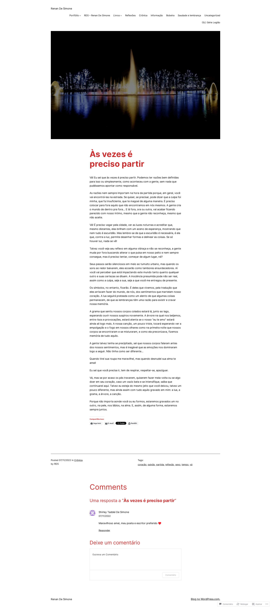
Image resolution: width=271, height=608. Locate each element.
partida (160, 464)
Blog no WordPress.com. (205, 599)
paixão (151, 464)
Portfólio (74, 15)
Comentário (170, 575)
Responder (104, 530)
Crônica (78, 460)
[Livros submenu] (121, 15)
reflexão (169, 464)
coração (142, 464)
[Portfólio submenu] (80, 15)
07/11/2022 (105, 516)
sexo (177, 464)
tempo (185, 464)
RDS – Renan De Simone (97, 15)
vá (191, 464)
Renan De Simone (61, 8)
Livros (116, 15)
